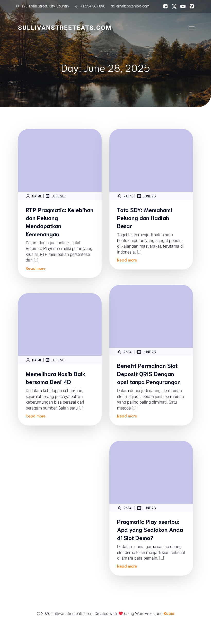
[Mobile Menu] (192, 28)
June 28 (58, 196)
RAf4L (37, 196)
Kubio (169, 613)
